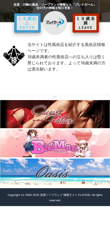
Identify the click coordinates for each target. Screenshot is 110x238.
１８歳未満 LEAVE (86, 23)
